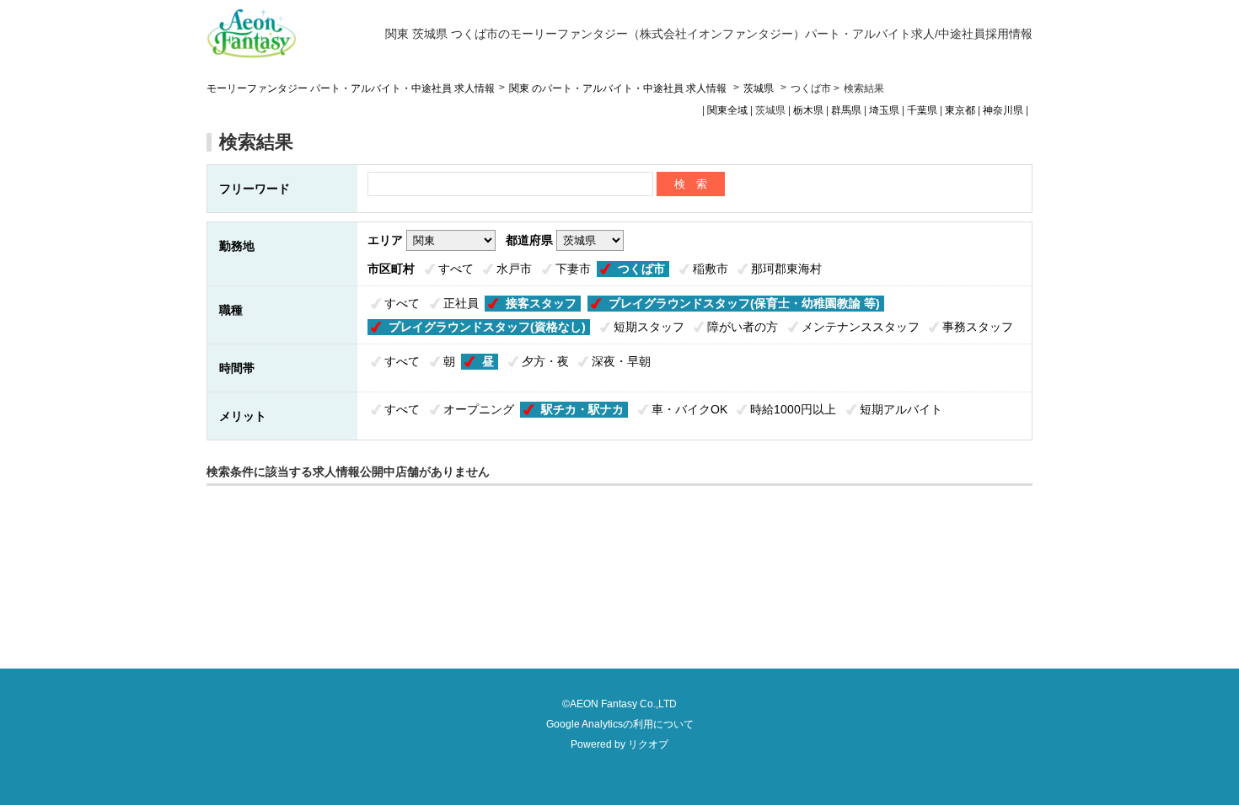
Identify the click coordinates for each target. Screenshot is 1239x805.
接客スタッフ (541, 303)
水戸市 (514, 268)
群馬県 (846, 110)
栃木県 (808, 110)
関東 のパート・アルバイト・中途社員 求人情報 (619, 88)
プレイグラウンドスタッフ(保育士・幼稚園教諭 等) (744, 303)
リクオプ (648, 744)
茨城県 (758, 88)
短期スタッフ (649, 326)
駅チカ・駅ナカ (582, 409)
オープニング (478, 409)
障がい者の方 (742, 326)
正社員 (461, 303)
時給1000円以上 (793, 409)
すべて (456, 268)
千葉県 (922, 110)
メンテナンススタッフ (861, 326)
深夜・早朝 (621, 361)
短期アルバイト (901, 409)
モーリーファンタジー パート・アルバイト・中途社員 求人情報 (350, 88)
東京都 (960, 110)
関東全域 (727, 110)
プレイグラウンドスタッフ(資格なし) (487, 326)
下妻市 (573, 268)
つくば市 (641, 268)
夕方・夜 (545, 361)
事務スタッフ (977, 326)
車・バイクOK (689, 409)
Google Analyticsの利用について (620, 724)
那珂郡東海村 (786, 268)
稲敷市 (710, 268)
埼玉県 (884, 110)
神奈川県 (1003, 110)
